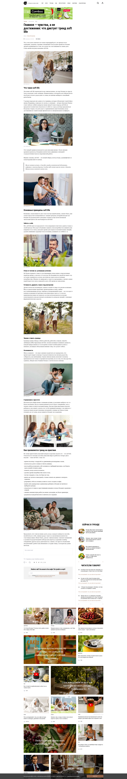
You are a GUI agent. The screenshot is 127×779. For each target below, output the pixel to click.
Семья (68, 3)
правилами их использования (73, 776)
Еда (56, 3)
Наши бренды (82, 3)
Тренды (51, 3)
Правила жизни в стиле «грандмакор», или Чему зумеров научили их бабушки (63, 628)
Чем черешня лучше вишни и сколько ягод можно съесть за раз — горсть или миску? (90, 628)
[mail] (45, 562)
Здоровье (74, 3)
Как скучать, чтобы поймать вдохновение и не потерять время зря (94, 531)
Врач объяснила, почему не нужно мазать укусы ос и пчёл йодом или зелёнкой (90, 656)
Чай (42, 3)
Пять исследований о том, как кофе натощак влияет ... (90, 574)
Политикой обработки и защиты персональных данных (45, 576)
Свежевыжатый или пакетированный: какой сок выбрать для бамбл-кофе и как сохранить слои (90, 717)
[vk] (34, 562)
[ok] (36, 562)
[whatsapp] (43, 562)
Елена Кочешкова (31, 36)
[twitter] (38, 562)
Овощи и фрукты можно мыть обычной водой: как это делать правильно (93, 540)
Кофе (46, 3)
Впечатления (62, 3)
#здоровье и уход (30, 559)
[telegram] (41, 562)
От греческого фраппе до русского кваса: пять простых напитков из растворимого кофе (94, 548)
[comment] (29, 562)
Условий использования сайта (44, 575)
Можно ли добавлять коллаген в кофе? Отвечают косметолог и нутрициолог (94, 556)
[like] (24, 562)
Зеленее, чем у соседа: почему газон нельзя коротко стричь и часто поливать (62, 717)
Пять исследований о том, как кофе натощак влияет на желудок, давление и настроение (35, 717)
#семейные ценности (39, 559)
